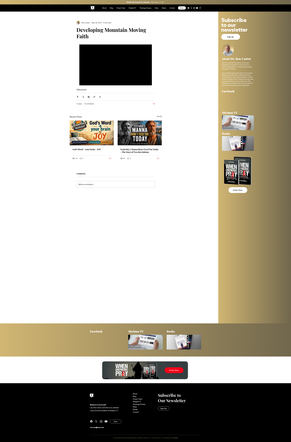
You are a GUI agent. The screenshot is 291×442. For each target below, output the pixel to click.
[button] (200, 8)
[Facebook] (188, 8)
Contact (136, 412)
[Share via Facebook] (78, 97)
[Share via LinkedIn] (89, 97)
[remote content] (115, 65)
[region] (92, 8)
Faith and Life (81, 89)
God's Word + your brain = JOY (86, 149)
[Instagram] (194, 8)
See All (159, 116)
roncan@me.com (97, 427)
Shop (135, 407)
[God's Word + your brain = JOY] (92, 133)
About (135, 394)
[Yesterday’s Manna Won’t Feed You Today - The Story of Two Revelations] (140, 133)
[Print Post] (100, 97)
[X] (191, 8)
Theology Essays (139, 404)
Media (135, 409)
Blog (134, 396)
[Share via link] (94, 97)
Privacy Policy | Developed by (162, 438)
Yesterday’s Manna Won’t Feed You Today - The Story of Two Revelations (139, 150)
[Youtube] (197, 8)
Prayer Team (137, 399)
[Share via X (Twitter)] (83, 97)
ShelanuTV (137, 402)
